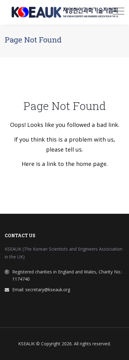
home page (91, 164)
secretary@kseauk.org (47, 289)
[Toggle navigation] (118, 11)
